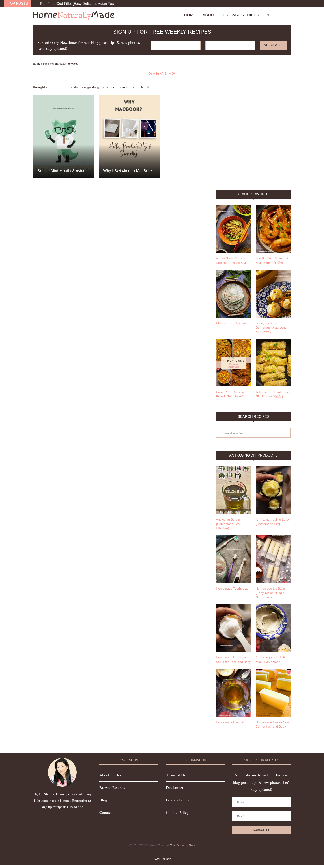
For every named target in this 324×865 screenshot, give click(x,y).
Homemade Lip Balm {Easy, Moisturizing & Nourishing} (270, 593)
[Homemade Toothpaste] (233, 559)
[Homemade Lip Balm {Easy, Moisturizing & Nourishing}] (273, 559)
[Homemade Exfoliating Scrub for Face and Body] (233, 628)
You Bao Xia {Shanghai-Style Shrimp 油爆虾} (272, 260)
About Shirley (110, 775)
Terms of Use (176, 775)
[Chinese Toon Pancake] (233, 294)
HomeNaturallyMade (183, 845)
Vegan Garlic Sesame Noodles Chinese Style (232, 260)
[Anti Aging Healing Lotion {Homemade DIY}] (273, 490)
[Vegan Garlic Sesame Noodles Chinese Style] (233, 229)
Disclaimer (174, 787)
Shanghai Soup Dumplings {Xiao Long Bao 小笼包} (271, 327)
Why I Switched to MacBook (128, 170)
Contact (105, 812)
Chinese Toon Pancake (232, 323)
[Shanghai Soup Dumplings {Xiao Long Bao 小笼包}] (273, 294)
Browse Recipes (241, 15)
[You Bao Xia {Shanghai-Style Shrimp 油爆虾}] (273, 229)
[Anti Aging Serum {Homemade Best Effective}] (233, 490)
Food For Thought (54, 63)
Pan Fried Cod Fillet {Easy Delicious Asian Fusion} (80, 4)
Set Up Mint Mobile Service (61, 170)
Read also (76, 806)
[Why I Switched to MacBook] (129, 136)
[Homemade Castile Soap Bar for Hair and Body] (273, 693)
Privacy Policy (177, 799)
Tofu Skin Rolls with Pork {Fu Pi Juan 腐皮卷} (273, 394)
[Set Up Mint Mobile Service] (63, 136)
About (209, 15)
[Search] (289, 14)
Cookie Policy (177, 812)
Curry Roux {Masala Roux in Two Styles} (230, 394)
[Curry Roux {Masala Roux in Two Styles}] (233, 362)
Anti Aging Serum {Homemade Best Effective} (228, 524)
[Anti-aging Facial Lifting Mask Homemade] (273, 628)
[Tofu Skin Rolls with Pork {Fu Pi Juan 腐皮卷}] (273, 362)
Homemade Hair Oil (230, 722)
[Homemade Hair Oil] (233, 693)
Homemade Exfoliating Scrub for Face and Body (233, 660)
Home (190, 15)
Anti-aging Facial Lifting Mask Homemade (272, 660)
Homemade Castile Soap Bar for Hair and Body (273, 724)
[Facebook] (309, 3)
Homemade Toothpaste (232, 588)
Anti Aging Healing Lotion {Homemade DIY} (273, 522)
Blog (271, 15)
